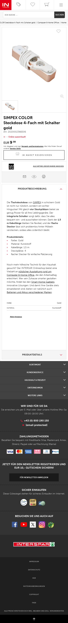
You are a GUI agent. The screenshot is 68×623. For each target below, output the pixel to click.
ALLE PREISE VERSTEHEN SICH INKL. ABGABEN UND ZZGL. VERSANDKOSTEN (34, 611)
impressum (34, 561)
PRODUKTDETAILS (32, 354)
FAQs (34, 603)
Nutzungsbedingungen (34, 586)
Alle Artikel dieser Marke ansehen (48, 166)
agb (34, 578)
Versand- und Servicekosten (32, 146)
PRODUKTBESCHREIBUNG (32, 188)
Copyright (34, 594)
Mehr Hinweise (16, 317)
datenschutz (34, 570)
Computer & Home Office (48, 23)
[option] (34, 64)
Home (63, 23)
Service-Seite (15, 148)
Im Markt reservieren (37, 155)
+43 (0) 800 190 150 (36, 420)
